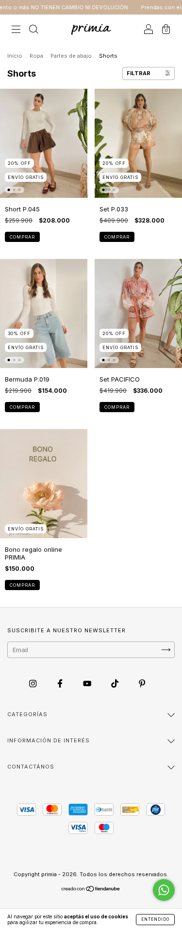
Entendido (155, 919)
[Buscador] (33, 30)
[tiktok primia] (116, 683)
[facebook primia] (61, 683)
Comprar (22, 237)
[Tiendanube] (91, 890)
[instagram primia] (34, 683)
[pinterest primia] (142, 683)
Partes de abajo (71, 55)
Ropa (36, 55)
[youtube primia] (88, 683)
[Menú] (16, 30)
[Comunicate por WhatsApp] (164, 890)
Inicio (14, 55)
